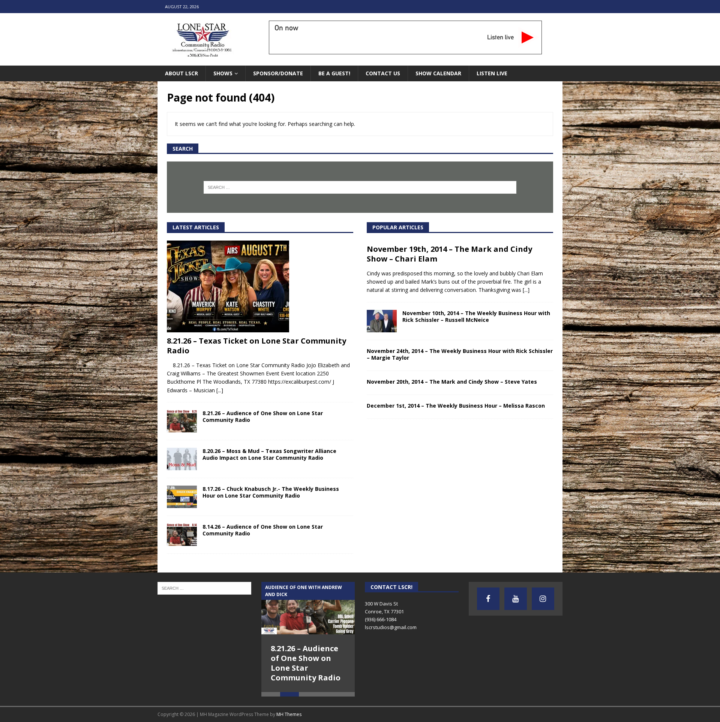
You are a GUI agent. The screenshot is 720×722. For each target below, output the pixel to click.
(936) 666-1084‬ (380, 619)
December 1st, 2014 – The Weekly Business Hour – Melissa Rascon (456, 405)
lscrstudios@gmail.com (391, 627)
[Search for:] (360, 187)
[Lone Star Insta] (543, 598)
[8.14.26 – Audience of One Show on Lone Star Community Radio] (182, 534)
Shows (222, 73)
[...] (219, 390)
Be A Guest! (334, 73)
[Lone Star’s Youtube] (515, 598)
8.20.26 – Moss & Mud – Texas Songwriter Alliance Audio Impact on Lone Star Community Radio (269, 454)
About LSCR (181, 73)
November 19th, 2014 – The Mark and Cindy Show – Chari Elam (449, 254)
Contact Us (383, 73)
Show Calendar (438, 73)
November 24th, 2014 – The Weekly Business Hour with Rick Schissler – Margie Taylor (460, 354)
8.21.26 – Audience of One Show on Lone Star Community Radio (262, 416)
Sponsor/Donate (278, 73)
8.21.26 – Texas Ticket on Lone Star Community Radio (256, 346)
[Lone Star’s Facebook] (488, 598)
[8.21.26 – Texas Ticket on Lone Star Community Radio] (260, 286)
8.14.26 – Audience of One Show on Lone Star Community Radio (262, 530)
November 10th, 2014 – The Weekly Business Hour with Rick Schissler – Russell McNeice (476, 316)
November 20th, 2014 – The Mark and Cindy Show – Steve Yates (452, 381)
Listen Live (492, 73)
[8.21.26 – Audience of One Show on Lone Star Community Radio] (182, 421)
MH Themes (289, 714)
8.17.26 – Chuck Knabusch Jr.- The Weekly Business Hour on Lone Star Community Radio (270, 492)
